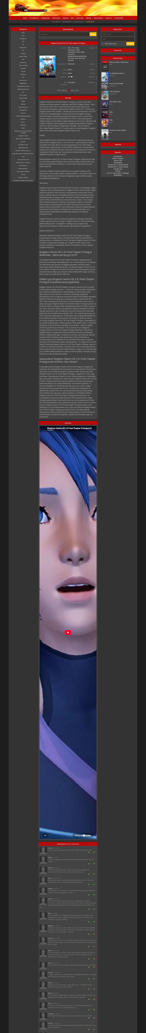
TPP (23, 50)
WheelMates (118, 175)
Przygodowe (45, 18)
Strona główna (56, 22)
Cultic (111, 112)
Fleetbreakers (118, 163)
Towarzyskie (118, 18)
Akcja (25, 18)
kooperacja (23, 62)
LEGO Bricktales (114, 91)
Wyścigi (88, 18)
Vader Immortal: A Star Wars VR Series (23, 154)
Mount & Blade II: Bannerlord (118, 62)
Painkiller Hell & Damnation (23, 151)
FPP (23, 41)
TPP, (73, 48)
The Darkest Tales (115, 102)
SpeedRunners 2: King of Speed (118, 167)
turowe (23, 71)
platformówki (23, 98)
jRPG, (77, 58)
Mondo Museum (23, 168)
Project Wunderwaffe (116, 83)
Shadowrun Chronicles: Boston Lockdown (23, 132)
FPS (23, 92)
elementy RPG (23, 110)
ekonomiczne (23, 80)
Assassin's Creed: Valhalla (117, 130)
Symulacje (23, 74)
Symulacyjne (98, 18)
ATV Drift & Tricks (23, 145)
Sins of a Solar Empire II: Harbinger (118, 173)
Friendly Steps (117, 169)
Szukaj (93, 34)
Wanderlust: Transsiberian (23, 139)
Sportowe (80, 18)
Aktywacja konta (78, 22)
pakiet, (82, 52)
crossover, (71, 54)
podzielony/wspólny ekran (23, 116)
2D (23, 44)
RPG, (69, 48)
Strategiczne (33, 18)
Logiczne (108, 18)
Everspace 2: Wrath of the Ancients (23, 180)
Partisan (23, 174)
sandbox (23, 119)
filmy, (78, 52)
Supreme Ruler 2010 (23, 159)
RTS (23, 77)
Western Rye (118, 160)
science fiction (23, 56)
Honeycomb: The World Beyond (118, 165)
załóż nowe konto (110, 44)
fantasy (23, 53)
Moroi (23, 122)
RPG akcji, (71, 58)
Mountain (23, 125)
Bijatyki (65, 18)
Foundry (23, 142)
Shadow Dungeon (118, 158)
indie (23, 32)
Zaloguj (130, 44)
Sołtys (23, 128)
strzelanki (23, 68)
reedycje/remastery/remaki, (77, 56)
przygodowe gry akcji (23, 86)
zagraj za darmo (23, 107)
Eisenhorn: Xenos (23, 136)
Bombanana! (118, 156)
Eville (111, 120)
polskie (23, 101)
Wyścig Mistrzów (23, 148)
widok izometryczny (23, 89)
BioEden (118, 171)
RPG (72, 18)
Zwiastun (68, 423)
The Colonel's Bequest (23, 171)
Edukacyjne (56, 18)
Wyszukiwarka (67, 22)
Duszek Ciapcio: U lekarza (23, 162)
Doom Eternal (23, 165)
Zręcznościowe (23, 65)
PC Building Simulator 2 (116, 73)
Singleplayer (23, 83)
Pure (23, 156)
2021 (73, 82)
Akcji (23, 35)
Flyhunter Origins (23, 177)
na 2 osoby (23, 95)
